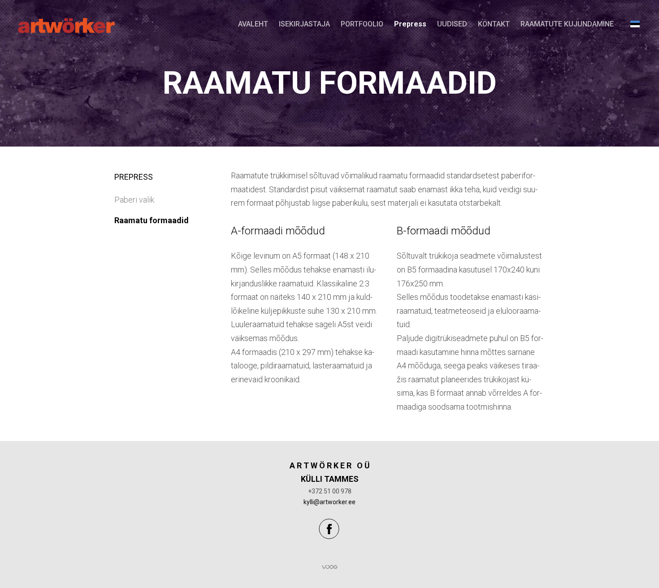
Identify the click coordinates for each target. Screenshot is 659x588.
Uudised (452, 24)
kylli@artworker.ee (329, 502)
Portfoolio (362, 24)
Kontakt (494, 24)
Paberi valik (134, 199)
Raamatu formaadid (151, 220)
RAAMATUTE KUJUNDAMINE (567, 24)
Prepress (410, 24)
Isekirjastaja (304, 24)
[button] (635, 24)
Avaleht (253, 24)
